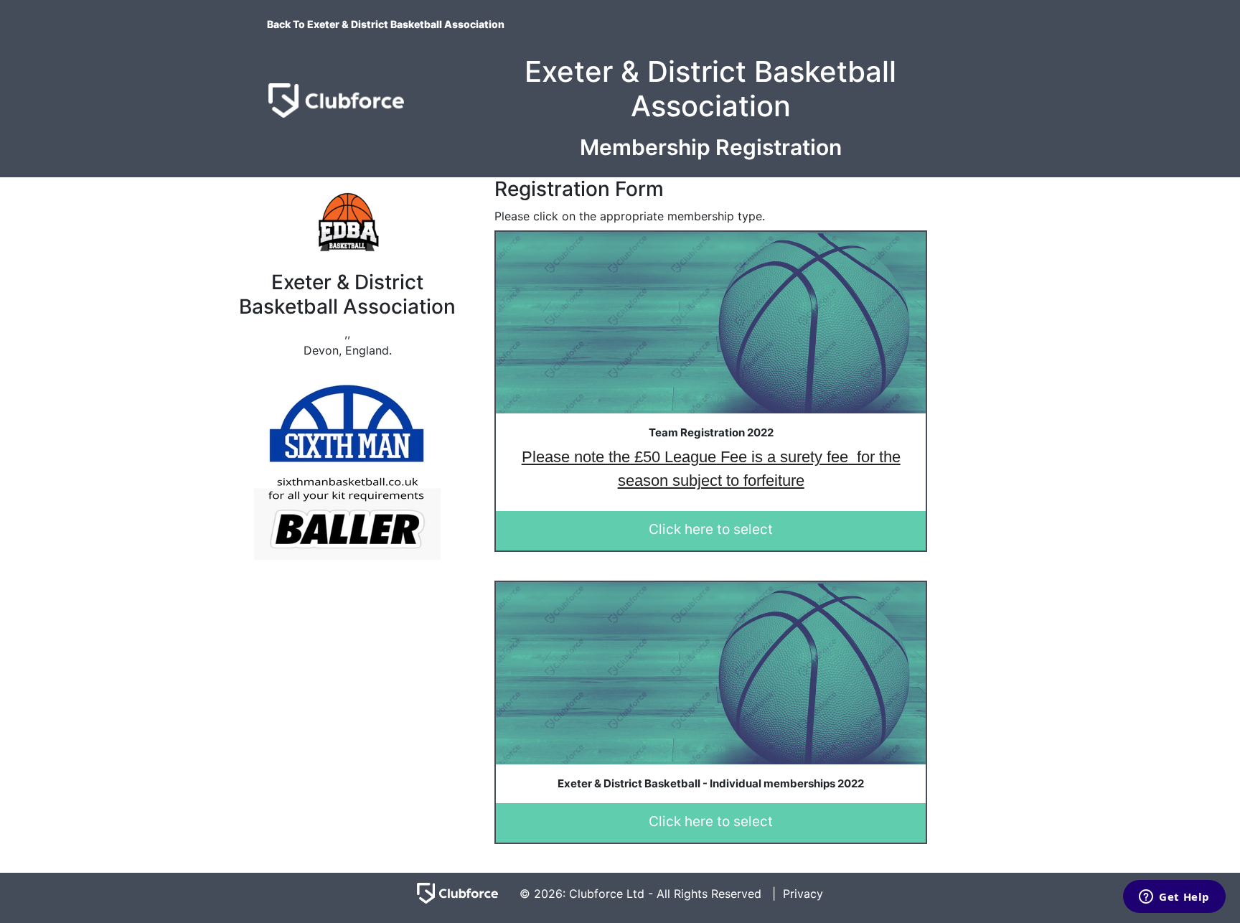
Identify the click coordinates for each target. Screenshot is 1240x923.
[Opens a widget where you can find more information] (1174, 898)
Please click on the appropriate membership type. (629, 216)
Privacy (803, 893)
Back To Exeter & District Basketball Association (385, 24)
